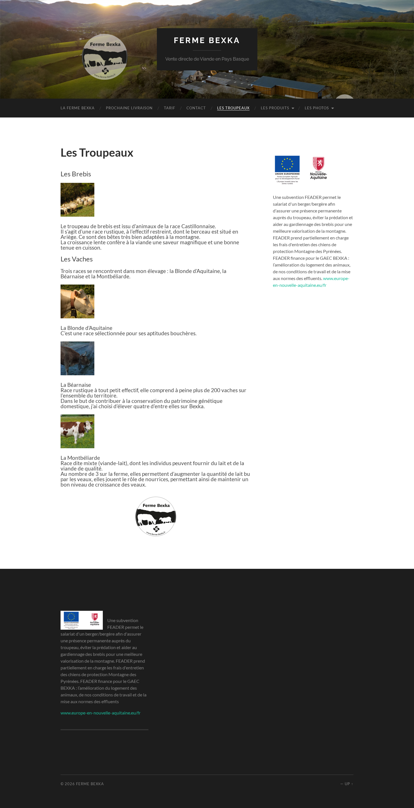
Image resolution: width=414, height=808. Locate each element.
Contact (196, 108)
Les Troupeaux (233, 108)
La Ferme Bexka (78, 108)
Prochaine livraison (129, 108)
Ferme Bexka (207, 40)
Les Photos (317, 108)
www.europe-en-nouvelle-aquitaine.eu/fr (101, 712)
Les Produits (275, 108)
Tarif (169, 108)
